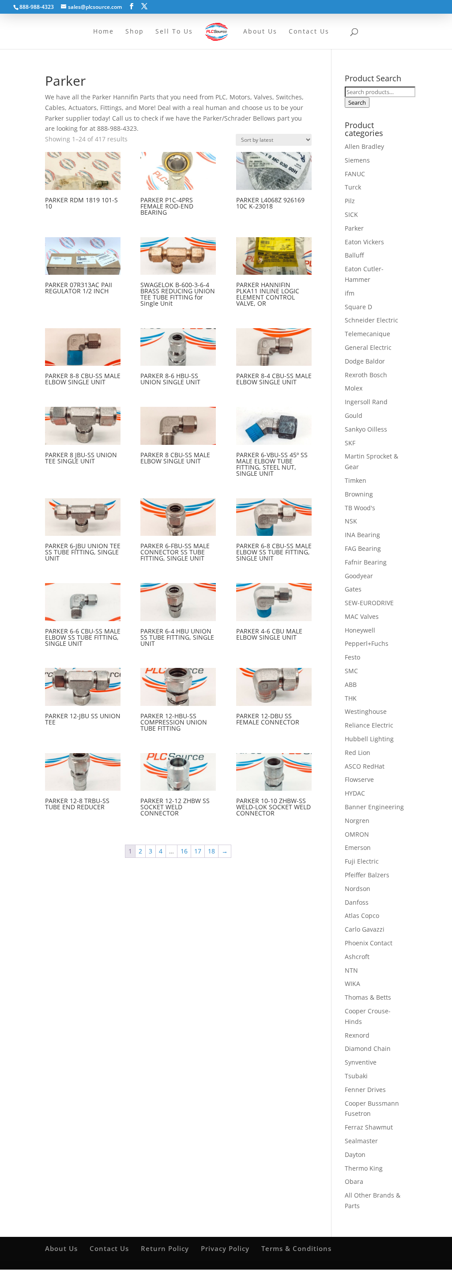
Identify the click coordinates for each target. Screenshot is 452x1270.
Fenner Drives (365, 1089)
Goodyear (359, 576)
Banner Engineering (374, 807)
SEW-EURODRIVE (369, 603)
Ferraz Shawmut (369, 1127)
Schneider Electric (371, 320)
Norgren (357, 820)
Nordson (357, 888)
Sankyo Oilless (366, 429)
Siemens (357, 160)
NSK (351, 521)
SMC (351, 671)
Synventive (361, 1062)
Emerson (358, 847)
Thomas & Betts (368, 997)
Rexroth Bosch (366, 375)
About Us (61, 1248)
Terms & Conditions (296, 1248)
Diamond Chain (368, 1048)
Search (357, 102)
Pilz (350, 201)
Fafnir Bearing (366, 562)
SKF (350, 443)
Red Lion (357, 752)
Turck (353, 187)
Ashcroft (357, 956)
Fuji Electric (362, 861)
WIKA (352, 983)
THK (351, 698)
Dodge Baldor (365, 361)
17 (197, 851)
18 (211, 851)
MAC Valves (362, 616)
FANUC (355, 174)
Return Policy (165, 1248)
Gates (353, 589)
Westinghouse (366, 711)
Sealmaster (361, 1141)
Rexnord (357, 1035)
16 (184, 851)
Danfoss (357, 902)
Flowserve (359, 779)
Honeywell (360, 630)
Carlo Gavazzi (364, 929)
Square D (358, 307)
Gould (353, 415)
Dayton (355, 1154)
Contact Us (109, 1248)
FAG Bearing (363, 548)
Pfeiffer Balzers (367, 875)
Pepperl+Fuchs (366, 643)
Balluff (354, 255)
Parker (354, 228)
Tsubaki (356, 1076)
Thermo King (364, 1168)
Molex (353, 388)
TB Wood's (360, 508)
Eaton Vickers (364, 242)
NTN (351, 970)
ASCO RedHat (364, 766)
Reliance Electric (369, 725)
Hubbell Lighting (369, 739)
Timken (355, 480)
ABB (351, 684)
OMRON (357, 834)
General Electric (368, 347)
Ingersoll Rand (366, 402)
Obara (354, 1181)
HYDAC (355, 793)
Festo (352, 657)
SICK (351, 214)
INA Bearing (362, 535)
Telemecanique (367, 334)
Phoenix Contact (368, 943)
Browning (359, 494)
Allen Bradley (364, 146)
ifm (349, 293)
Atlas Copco (362, 915)
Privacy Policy (225, 1248)
